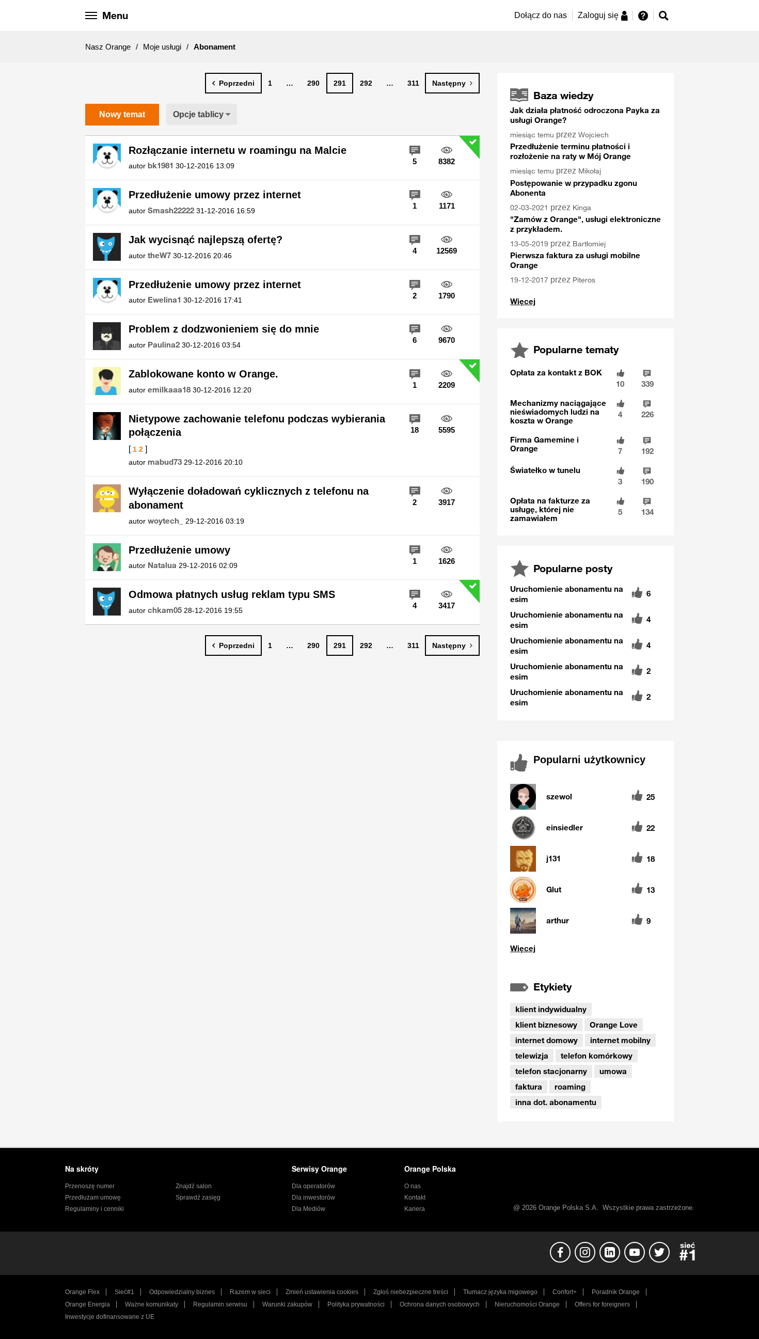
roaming (570, 1086)
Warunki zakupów (287, 1304)
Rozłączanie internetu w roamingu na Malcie (237, 150)
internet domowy (546, 1040)
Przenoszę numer (90, 1186)
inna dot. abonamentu (555, 1102)
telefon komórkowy (596, 1055)
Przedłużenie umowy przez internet (215, 194)
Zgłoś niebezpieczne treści (410, 1292)
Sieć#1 (124, 1292)
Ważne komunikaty (151, 1304)
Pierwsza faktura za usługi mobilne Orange (575, 260)
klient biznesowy (546, 1024)
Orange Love (614, 1024)
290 (313, 83)
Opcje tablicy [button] (198, 114)
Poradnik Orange (616, 1292)
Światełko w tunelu (545, 470)
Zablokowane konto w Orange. (203, 374)
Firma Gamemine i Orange (544, 444)
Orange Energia (87, 1304)
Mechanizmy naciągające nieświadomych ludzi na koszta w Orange (558, 411)
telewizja (531, 1055)
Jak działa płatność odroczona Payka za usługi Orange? (585, 114)
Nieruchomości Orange (527, 1304)
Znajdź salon (194, 1186)
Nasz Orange (108, 46)
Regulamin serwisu (220, 1304)
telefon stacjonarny (551, 1071)
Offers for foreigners (602, 1304)
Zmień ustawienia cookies (322, 1292)
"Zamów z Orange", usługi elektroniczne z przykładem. (585, 223)
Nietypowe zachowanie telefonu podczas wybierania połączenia (257, 425)
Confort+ (564, 1292)
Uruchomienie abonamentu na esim (566, 594)
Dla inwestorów (313, 1197)
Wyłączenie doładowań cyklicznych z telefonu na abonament (249, 498)
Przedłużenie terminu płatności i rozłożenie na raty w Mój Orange (570, 151)
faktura (528, 1086)
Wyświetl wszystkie (585, 948)
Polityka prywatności (356, 1304)
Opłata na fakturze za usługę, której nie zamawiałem (550, 509)
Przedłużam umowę (93, 1197)
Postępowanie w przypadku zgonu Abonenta (573, 187)
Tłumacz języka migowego (500, 1292)
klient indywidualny (551, 1009)
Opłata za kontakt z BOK (556, 372)
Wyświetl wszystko (522, 301)
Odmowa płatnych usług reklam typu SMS (232, 594)
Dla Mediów (308, 1208)
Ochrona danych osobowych (440, 1304)
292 (366, 83)
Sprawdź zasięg (198, 1197)
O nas (412, 1186)
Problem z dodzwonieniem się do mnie (224, 329)
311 (413, 83)
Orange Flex (82, 1292)
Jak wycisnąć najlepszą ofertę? (205, 239)
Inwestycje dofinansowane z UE (109, 1316)
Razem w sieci (250, 1292)
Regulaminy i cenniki (94, 1208)
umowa (613, 1071)
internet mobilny (620, 1040)
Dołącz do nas (540, 15)
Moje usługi (162, 46)
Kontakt (414, 1197)
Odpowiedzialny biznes (182, 1292)
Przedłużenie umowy (179, 550)
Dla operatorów (313, 1186)
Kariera (414, 1208)
